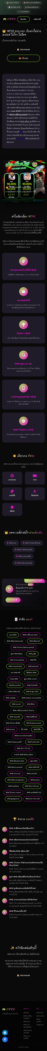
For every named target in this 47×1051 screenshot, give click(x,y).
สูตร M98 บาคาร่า (30, 679)
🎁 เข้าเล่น (23, 58)
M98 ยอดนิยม (13, 786)
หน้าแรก (26, 1013)
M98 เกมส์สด (11, 698)
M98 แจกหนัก (32, 774)
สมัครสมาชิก (38, 1020)
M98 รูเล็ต (32, 654)
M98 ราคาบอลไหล (17, 660)
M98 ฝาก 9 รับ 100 (33, 799)
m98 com (20, 139)
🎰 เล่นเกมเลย (23, 49)
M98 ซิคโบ (31, 704)
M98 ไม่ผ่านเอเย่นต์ (24, 563)
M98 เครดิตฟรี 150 (34, 792)
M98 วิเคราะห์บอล (32, 786)
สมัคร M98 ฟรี (34, 767)
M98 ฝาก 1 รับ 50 (23, 748)
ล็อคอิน (23, 19)
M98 (21, 132)
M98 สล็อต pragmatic (15, 780)
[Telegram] (5, 1032)
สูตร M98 (33, 761)
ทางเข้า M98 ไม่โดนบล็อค (23, 755)
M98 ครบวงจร (15, 774)
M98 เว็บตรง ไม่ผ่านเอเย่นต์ (23, 647)
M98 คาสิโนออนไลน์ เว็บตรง (23, 710)
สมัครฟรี (37, 19)
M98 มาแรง (10, 729)
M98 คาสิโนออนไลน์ (24, 550)
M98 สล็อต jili (35, 641)
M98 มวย (12, 543)
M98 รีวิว (33, 660)
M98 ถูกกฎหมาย (13, 799)
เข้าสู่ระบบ (40, 1025)
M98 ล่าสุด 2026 (32, 692)
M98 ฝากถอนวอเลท (33, 723)
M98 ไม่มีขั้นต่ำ (31, 717)
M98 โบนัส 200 (33, 742)
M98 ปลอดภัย (15, 717)
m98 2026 (40, 1016)
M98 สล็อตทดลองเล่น (15, 641)
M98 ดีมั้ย (37, 729)
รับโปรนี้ (14, 600)
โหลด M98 (14, 679)
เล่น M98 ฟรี (15, 673)
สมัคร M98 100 (14, 692)
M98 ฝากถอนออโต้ (15, 742)
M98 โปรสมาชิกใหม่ (32, 543)
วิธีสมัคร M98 (31, 673)
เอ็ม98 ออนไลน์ (15, 685)
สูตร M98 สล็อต (17, 654)
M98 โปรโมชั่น (32, 685)
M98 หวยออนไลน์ (15, 666)
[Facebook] (5, 1039)
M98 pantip (35, 780)
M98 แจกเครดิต (24, 556)
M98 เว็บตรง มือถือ (13, 723)
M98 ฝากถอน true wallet (31, 698)
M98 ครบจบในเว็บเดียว (24, 736)
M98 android (33, 666)
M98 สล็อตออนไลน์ (17, 761)
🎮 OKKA (9, 19)
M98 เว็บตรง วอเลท (13, 792)
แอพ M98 (13, 635)
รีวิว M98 (24, 729)
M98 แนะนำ (16, 704)
